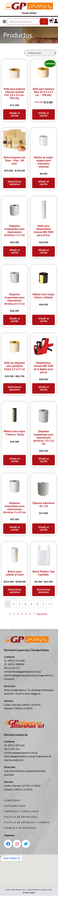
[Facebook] (8, 844)
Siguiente (41, 614)
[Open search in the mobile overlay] (27, 21)
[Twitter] (26, 844)
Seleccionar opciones (14, 183)
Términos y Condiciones (21, 811)
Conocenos (12, 800)
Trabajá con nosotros (20, 828)
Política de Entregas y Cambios (27, 822)
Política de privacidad (20, 817)
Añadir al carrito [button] (14, 114)
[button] (4, 21)
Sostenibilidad (15, 806)
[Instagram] (17, 844)
